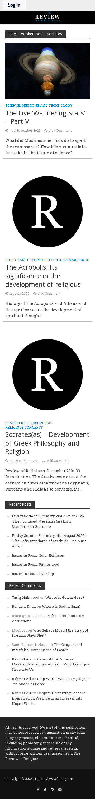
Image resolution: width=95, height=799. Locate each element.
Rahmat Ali (21, 659)
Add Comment (60, 130)
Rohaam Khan (24, 606)
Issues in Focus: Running (33, 573)
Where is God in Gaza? (64, 597)
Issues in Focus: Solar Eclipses (38, 555)
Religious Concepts (24, 427)
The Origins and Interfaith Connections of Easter (47, 647)
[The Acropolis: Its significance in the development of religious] (47, 211)
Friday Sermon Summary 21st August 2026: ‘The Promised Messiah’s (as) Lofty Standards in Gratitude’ (48, 521)
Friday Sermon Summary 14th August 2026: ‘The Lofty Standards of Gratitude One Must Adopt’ (49, 540)
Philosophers (37, 423)
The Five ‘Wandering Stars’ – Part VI (45, 117)
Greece (48, 260)
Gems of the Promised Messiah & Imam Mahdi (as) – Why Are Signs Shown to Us (50, 664)
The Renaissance (72, 260)
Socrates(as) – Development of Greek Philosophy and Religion (47, 443)
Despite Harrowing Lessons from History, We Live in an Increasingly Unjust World (49, 698)
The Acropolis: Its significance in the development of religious (43, 275)
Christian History (23, 260)
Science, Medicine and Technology (38, 105)
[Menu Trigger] (5, 5)
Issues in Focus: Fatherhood (35, 564)
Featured (14, 423)
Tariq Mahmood (25, 597)
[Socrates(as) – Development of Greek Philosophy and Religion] (47, 374)
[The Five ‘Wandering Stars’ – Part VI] (47, 71)
